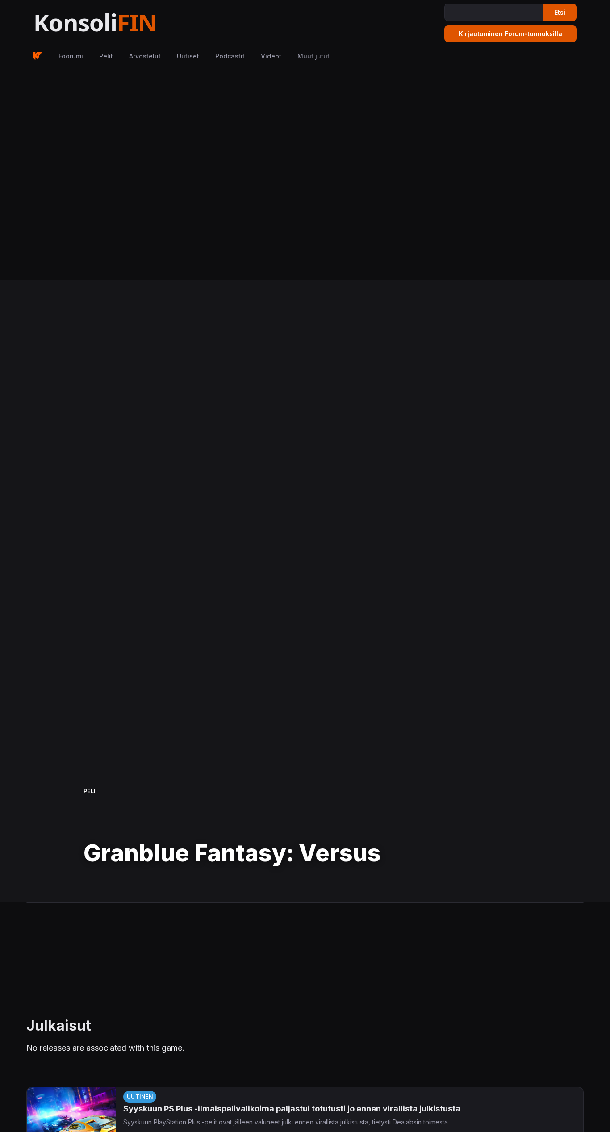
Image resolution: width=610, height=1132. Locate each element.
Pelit (106, 56)
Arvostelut (145, 56)
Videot (271, 56)
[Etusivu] (117, 23)
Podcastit (230, 56)
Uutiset (188, 56)
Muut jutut (313, 56)
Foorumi (70, 56)
